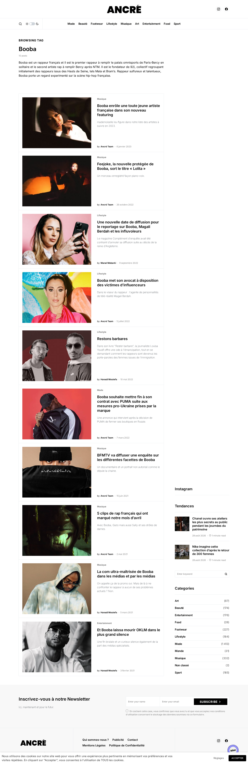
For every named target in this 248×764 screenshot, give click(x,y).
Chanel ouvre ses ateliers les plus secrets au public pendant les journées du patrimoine (209, 524)
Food (178, 622)
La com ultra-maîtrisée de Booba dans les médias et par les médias (126, 573)
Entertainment (104, 623)
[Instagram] (218, 9)
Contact (132, 739)
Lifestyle (101, 215)
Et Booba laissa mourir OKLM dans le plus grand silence (128, 632)
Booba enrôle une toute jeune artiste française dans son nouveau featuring (128, 110)
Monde (179, 651)
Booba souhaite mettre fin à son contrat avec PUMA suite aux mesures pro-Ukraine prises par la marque (126, 404)
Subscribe (209, 702)
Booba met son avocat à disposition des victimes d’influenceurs (127, 282)
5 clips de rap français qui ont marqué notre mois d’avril (122, 515)
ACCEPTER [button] (237, 758)
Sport (178, 672)
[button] (20, 23)
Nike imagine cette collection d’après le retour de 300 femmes (210, 550)
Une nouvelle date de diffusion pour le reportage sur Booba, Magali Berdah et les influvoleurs (128, 226)
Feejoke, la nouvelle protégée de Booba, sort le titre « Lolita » (125, 166)
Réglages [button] (219, 758)
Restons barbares (112, 339)
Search (226, 574)
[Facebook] (226, 9)
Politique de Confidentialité (127, 745)
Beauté (179, 608)
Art (177, 601)
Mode (100, 390)
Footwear (181, 629)
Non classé (182, 665)
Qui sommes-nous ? (95, 739)
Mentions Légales (93, 745)
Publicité (118, 739)
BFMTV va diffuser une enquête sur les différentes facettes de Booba (128, 457)
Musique (101, 99)
